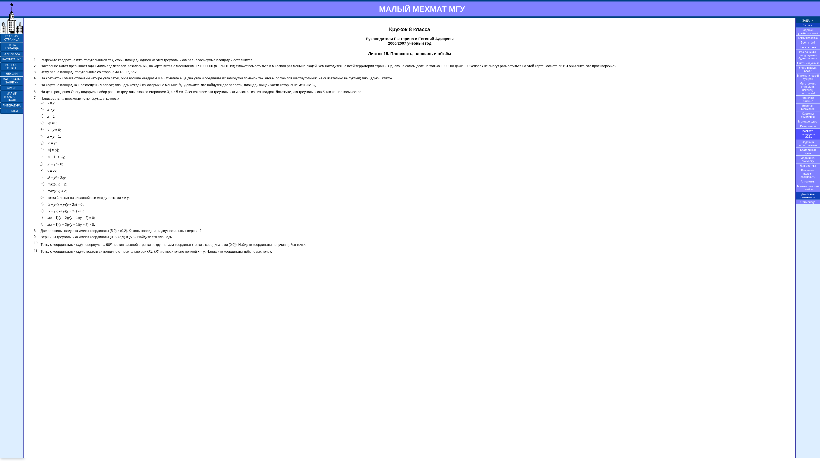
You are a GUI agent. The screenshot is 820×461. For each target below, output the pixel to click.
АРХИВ (11, 88)
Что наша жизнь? (808, 99)
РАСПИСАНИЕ (11, 59)
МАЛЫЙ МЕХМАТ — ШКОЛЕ (12, 97)
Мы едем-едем (807, 121)
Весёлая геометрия (807, 107)
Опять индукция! (808, 63)
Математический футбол (808, 188)
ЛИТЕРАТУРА (12, 105)
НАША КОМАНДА (12, 47)
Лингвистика (808, 165)
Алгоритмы (808, 181)
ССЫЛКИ (12, 111)
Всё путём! (808, 42)
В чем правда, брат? (808, 69)
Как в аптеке (808, 47)
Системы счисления (808, 115)
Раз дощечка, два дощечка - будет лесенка (807, 55)
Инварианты (808, 126)
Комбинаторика (808, 37)
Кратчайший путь (808, 151)
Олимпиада (807, 202)
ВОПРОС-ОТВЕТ (11, 66)
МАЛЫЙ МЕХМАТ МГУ (422, 8)
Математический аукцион (808, 77)
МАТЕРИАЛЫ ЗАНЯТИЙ (12, 81)
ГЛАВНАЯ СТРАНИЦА (11, 38)
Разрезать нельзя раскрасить (808, 173)
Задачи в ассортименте (808, 143)
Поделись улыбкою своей (808, 31)
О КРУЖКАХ (12, 53)
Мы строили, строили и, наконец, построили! (808, 88)
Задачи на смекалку (807, 159)
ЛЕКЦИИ (12, 73)
